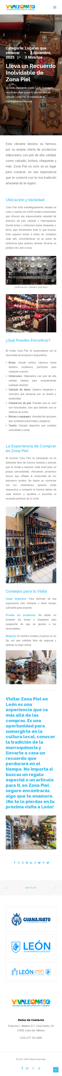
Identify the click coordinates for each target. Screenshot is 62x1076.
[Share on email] (47, 863)
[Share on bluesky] (39, 863)
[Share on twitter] (19, 863)
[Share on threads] (23, 863)
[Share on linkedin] (31, 863)
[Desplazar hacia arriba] (56, 1069)
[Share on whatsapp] (35, 863)
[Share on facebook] (14, 863)
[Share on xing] (43, 863)
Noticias (31, 888)
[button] (54, 7)
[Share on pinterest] (27, 863)
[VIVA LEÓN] (20, 7)
